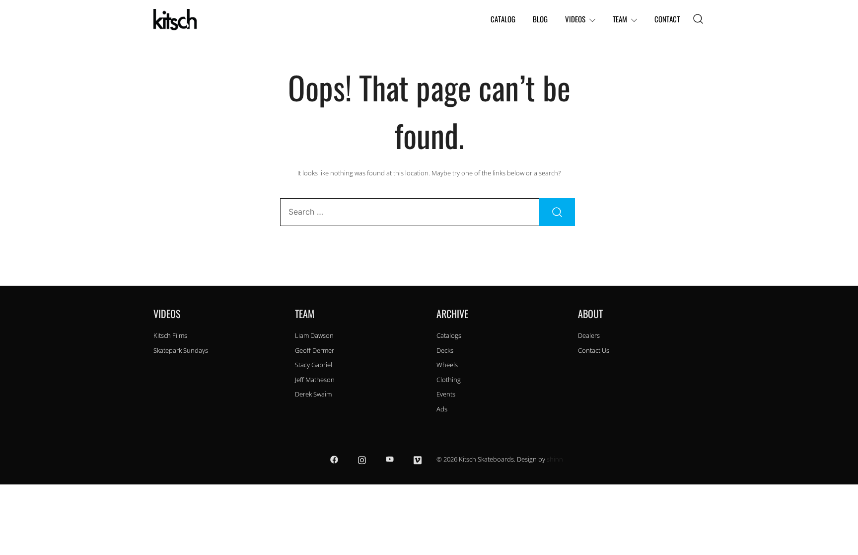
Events (445, 394)
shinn (555, 459)
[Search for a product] (698, 19)
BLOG (540, 18)
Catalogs (448, 335)
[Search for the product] (557, 212)
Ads (441, 408)
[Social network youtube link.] (390, 459)
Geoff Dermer (314, 350)
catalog (503, 18)
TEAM (620, 18)
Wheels (447, 364)
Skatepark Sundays (180, 350)
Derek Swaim (313, 394)
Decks (444, 350)
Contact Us (593, 350)
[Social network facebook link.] (334, 459)
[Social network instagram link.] (362, 459)
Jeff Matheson (315, 379)
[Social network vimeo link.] (418, 459)
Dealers (589, 335)
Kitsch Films (170, 335)
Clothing (448, 379)
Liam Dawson (314, 335)
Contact (667, 18)
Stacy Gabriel (313, 364)
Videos (575, 18)
